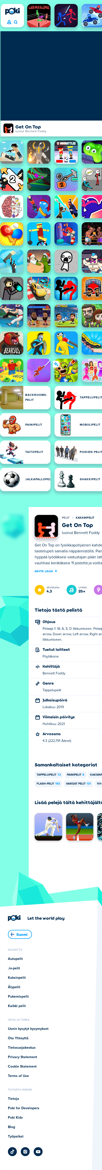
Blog (11, 1127)
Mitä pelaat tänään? (15, 22)
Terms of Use (18, 1076)
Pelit (66, 517)
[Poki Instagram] (25, 1151)
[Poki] (12, 11)
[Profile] (9, 22)
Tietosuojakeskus (22, 1047)
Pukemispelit (18, 996)
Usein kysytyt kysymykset (28, 1029)
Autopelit (15, 959)
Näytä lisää (44, 571)
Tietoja (13, 1099)
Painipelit (75, 774)
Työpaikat (16, 1136)
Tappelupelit (49, 774)
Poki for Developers (23, 1108)
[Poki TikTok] (12, 1151)
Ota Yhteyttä (18, 1038)
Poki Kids (15, 1117)
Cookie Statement (22, 1066)
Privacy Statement (22, 1057)
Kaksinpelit (85, 517)
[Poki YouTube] (38, 1151)
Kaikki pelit (17, 1006)
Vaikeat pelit (78, 783)
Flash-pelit (48, 783)
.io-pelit (14, 968)
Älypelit (14, 987)
